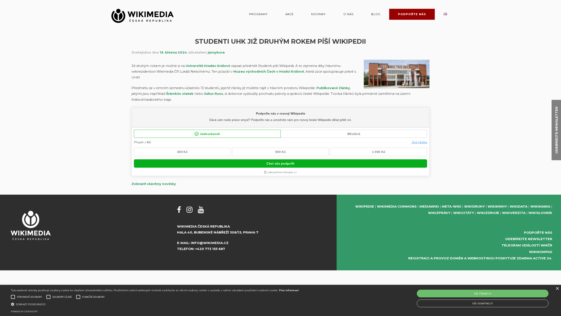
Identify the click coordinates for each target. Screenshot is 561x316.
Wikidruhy (474, 206)
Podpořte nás (412, 14)
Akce (289, 14)
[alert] (280, 300)
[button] (155, 304)
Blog (375, 14)
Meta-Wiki (451, 206)
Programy (258, 14)
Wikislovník (540, 213)
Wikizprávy (439, 213)
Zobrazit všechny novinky (153, 184)
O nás (348, 14)
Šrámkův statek (180, 94)
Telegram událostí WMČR (527, 245)
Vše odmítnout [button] (482, 303)
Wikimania (540, 206)
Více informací (289, 290)
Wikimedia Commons (397, 206)
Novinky (318, 14)
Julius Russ (213, 94)
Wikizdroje (488, 213)
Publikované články (333, 88)
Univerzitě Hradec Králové (208, 66)
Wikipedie (364, 206)
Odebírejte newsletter (528, 239)
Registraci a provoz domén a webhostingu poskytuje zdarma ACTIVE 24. (480, 258)
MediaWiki (429, 206)
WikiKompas (540, 252)
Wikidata (518, 206)
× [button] (557, 288)
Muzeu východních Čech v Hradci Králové (268, 72)
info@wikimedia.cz (210, 243)
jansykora (216, 52)
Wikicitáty (463, 213)
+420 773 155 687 (210, 249)
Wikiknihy (497, 206)
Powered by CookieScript (24, 311)
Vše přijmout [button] (483, 293)
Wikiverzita (513, 213)
